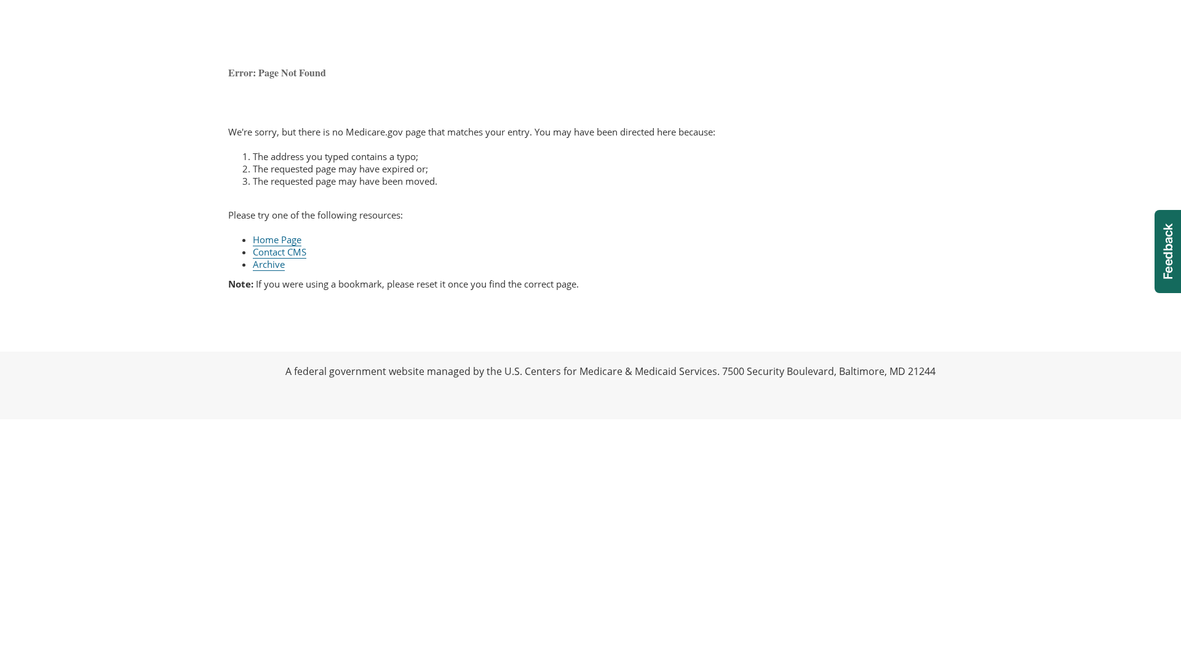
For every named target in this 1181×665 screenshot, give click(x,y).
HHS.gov (24, 385)
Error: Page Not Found (277, 72)
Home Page (277, 239)
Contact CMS (279, 252)
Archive (269, 264)
